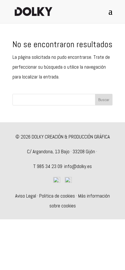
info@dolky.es (78, 166)
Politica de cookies (57, 196)
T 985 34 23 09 (47, 166)
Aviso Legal (25, 196)
